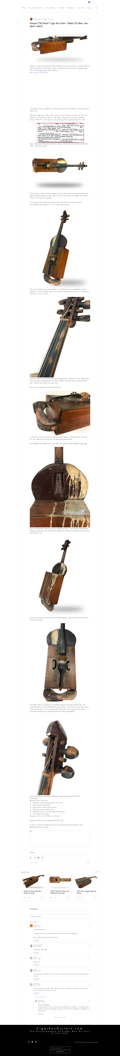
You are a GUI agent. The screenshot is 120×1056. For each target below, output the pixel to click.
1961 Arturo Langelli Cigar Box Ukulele (86, 892)
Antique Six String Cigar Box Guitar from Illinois (32, 892)
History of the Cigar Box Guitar (36, 8)
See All (96, 872)
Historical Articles (51, 8)
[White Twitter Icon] (32, 1042)
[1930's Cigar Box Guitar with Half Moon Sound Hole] (60, 881)
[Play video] (60, 88)
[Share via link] (42, 857)
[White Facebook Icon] (29, 1042)
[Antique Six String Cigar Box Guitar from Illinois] (33, 881)
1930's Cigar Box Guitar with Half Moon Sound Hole (59, 892)
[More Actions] (89, 926)
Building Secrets (71, 8)
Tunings (89, 8)
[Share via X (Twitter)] (34, 857)
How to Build (61, 8)
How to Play (81, 8)
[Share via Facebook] (30, 857)
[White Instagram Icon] (36, 1042)
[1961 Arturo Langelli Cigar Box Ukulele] (86, 881)
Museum (32, 852)
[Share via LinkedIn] (38, 857)
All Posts (23, 8)
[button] (96, 7)
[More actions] (89, 19)
